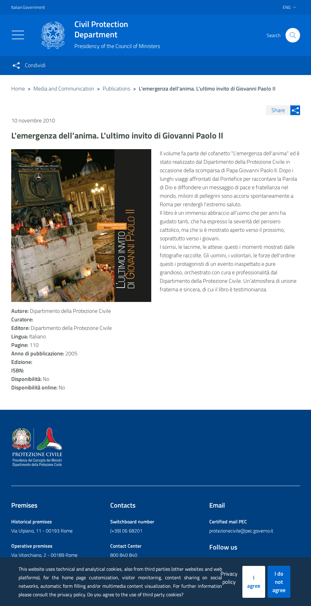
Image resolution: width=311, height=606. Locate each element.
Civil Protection (101, 29)
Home (18, 88)
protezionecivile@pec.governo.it (241, 530)
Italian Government (28, 7)
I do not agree (278, 582)
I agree (253, 581)
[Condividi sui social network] (16, 65)
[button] (292, 35)
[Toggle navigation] (18, 35)
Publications (116, 88)
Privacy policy (229, 578)
